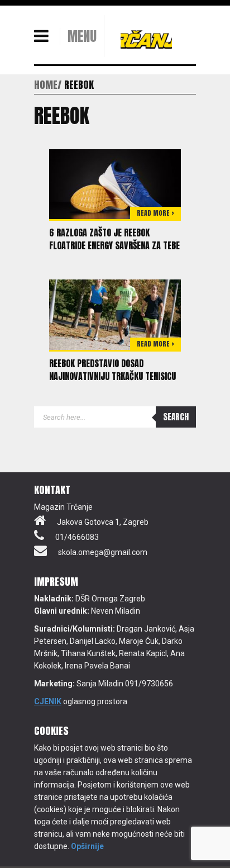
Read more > (155, 213)
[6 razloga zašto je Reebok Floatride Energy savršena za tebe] (115, 183)
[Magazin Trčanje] (146, 39)
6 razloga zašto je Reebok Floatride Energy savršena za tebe (114, 239)
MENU (82, 36)
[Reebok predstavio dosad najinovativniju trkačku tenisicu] (115, 314)
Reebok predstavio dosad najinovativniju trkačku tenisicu (112, 370)
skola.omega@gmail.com (102, 552)
